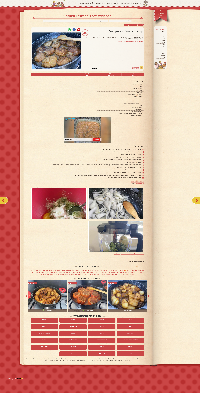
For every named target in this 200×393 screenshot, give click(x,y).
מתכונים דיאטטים (102, 340)
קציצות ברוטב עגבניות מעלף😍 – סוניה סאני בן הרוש (126, 271)
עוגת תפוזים (95, 358)
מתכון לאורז (73, 326)
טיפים (108, 3)
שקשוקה (59, 358)
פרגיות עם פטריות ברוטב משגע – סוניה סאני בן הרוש (86, 274)
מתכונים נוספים (139, 184)
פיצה (164, 57)
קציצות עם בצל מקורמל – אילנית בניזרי (94, 271)
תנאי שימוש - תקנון (60, 360)
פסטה (163, 42)
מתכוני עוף (44, 346)
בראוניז (106, 360)
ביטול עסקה (141, 358)
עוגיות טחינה (30, 358)
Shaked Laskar (133, 35)
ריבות (102, 333)
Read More (96, 139)
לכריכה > (140, 25)
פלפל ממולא (83, 360)
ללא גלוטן (102, 353)
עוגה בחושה (88, 358)
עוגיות (163, 48)
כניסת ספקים (134, 358)
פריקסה (41, 358)
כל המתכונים (137, 3)
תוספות (163, 50)
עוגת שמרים (82, 358)
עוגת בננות (36, 358)
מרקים (163, 31)
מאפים (163, 37)
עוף (164, 38)
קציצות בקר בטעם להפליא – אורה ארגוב (66, 271)
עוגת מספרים (53, 358)
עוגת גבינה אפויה (76, 360)
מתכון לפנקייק (108, 358)
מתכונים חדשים (125, 3)
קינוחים (163, 52)
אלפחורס (111, 360)
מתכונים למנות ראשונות (131, 340)
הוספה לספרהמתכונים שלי (135, 67)
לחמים (163, 40)
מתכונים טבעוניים (44, 333)
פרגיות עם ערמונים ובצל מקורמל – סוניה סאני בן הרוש (114, 272)
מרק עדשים (90, 360)
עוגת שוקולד (115, 358)
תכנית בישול (52, 360)
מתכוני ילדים (73, 340)
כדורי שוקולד (122, 358)
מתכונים (128, 358)
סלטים (163, 53)
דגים (164, 33)
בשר (164, 46)
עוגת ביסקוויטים (74, 358)
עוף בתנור (96, 360)
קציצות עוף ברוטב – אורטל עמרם (83, 272)
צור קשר (115, 3)
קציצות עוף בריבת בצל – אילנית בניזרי (57, 272)
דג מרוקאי (101, 360)
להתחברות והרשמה (86, 3)
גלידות (44, 320)
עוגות (163, 44)
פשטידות (163, 55)
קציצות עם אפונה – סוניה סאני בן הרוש (54, 274)
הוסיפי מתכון (100, 3)
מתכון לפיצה (101, 358)
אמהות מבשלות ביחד (137, 182)
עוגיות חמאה (127, 360)
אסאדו (46, 360)
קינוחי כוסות (130, 333)
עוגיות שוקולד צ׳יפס (118, 360)
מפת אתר (147, 358)
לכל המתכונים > (133, 25)
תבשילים (163, 35)
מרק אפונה (46, 358)
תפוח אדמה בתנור (66, 358)
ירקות (102, 326)
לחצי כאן (120, 41)
